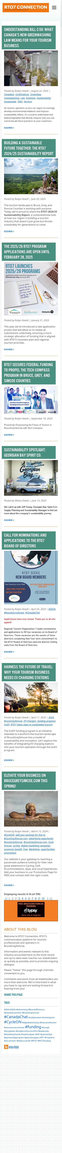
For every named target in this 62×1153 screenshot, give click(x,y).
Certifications (22, 94)
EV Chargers (30, 721)
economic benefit (13, 849)
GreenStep (35, 94)
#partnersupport (32, 1037)
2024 (51, 717)
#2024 (51, 609)
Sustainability (44, 98)
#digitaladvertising (30, 1022)
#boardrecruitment (14, 612)
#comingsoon (48, 1017)
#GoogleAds (9, 1031)
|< (6, 898)
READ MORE (8, 128)
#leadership (43, 1031)
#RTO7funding (44, 1040)
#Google (45, 1027)
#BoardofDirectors (36, 1009)
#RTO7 (34, 1040)
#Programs (49, 1037)
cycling (16, 845)
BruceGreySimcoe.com (35, 842)
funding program (46, 721)
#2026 (12, 1009)
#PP (42, 1037)
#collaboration (35, 1017)
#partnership (46, 1034)
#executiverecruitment (14, 1027)
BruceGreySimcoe (13, 721)
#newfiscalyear (28, 1034)
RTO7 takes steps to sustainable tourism (32, 724)
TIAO (19, 101)
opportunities (48, 849)
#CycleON (9, 835)
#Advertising (22, 1009)
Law (22, 98)
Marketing (34, 849)
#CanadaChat (32, 612)
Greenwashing (11, 98)
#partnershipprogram (14, 1037)
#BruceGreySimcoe (30, 1012)
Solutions (31, 98)
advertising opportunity (41, 838)
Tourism (28, 101)
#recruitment (10, 1040)
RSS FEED (14, 1047)
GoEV (6, 724)
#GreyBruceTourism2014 (27, 1031)
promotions (10, 853)
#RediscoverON (24, 1040)
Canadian (9, 94)
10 (43, 898)
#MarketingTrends (12, 1034)
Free (25, 849)
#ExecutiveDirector (48, 1022)
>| (51, 898)
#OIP (37, 1034)
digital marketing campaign (35, 845)
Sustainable (10, 101)
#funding (33, 1026)
